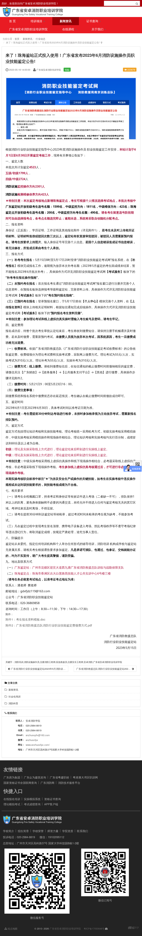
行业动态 (40, 38)
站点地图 (12, 928)
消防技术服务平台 (69, 783)
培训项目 (37, 21)
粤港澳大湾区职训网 (85, 777)
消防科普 (12, 703)
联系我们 (82, 831)
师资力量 (52, 831)
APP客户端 (51, 804)
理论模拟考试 (12, 804)
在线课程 (68, 29)
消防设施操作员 (75, 149)
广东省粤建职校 (59, 777)
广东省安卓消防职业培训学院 (28, 29)
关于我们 (98, 29)
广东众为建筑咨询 (35, 777)
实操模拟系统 (32, 799)
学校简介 (8, 831)
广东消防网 (47, 783)
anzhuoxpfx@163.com (38, 735)
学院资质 (67, 831)
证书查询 (92, 21)
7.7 (133, 928)
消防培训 (103, 544)
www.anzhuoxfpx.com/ (38, 744)
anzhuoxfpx (32, 740)
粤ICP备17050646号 (94, 928)
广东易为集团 (12, 777)
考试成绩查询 (32, 804)
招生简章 (23, 831)
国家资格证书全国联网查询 (20, 783)
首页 (17, 38)
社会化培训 (14, 696)
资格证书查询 (52, 799)
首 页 (12, 21)
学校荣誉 (38, 831)
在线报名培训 (12, 799)
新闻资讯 (66, 21)
